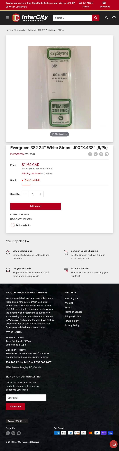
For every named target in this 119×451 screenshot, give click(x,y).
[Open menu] (7, 17)
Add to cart (35, 206)
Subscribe (105, 6)
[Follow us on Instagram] (13, 433)
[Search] (95, 18)
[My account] (106, 17)
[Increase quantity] (40, 194)
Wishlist (69, 302)
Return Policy (72, 320)
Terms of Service (73, 311)
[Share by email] (107, 154)
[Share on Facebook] (90, 154)
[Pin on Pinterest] (96, 154)
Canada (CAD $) (14, 421)
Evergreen (17, 154)
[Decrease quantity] (25, 194)
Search (68, 307)
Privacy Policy (72, 325)
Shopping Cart (72, 298)
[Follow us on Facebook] (8, 433)
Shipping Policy (73, 316)
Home (8, 30)
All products (19, 30)
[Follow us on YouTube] (19, 433)
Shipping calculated (31, 173)
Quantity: (15, 194)
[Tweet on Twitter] (101, 154)
